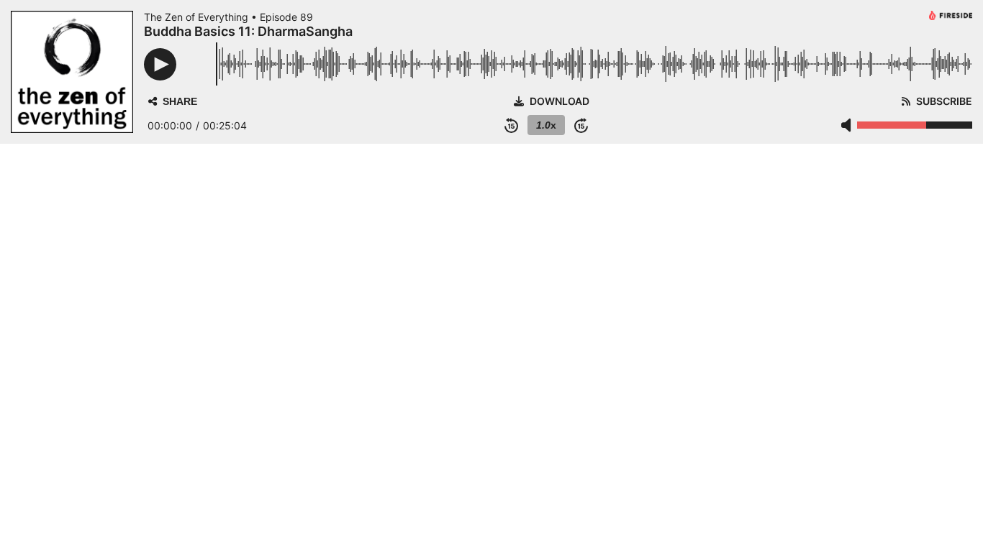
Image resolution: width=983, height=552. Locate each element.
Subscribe (944, 101)
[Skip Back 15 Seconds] (511, 125)
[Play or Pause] (160, 64)
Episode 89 (286, 17)
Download (559, 101)
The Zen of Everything (196, 17)
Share (180, 101)
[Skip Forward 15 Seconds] (581, 125)
